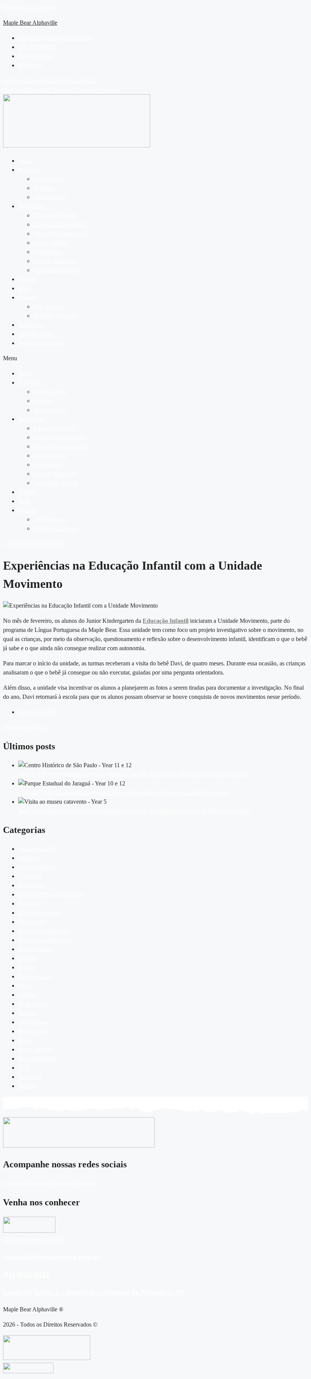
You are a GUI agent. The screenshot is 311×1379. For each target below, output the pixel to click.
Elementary (32, 921)
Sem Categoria (35, 1049)
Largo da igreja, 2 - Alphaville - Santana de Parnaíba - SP (93, 1292)
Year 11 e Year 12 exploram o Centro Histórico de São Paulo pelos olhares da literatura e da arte (132, 774)
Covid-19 (29, 876)
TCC (24, 1067)
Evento (26, 967)
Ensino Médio (50, 242)
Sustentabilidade (37, 1058)
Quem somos (49, 179)
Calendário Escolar (56, 270)
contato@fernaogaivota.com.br (51, 1257)
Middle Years (34, 1031)
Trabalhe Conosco (55, 315)
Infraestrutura (49, 197)
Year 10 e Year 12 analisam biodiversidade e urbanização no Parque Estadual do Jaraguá (123, 792)
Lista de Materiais (54, 261)
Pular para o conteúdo (29, 7)
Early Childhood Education (51, 894)
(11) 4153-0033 (26, 1275)
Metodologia (33, 1022)
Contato (27, 297)
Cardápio (29, 858)
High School (33, 1004)
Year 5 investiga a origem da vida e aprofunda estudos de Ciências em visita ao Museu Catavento (134, 810)
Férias (25, 985)
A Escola (29, 169)
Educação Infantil (54, 215)
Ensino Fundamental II (60, 233)
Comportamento (37, 867)
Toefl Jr (27, 1086)
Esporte (27, 958)
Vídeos (26, 279)
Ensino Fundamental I (59, 224)
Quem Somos (49, 391)
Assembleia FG (36, 848)
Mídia (25, 1040)
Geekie (26, 994)
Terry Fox (30, 1076)
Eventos (43, 188)
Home (25, 160)
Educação (30, 903)
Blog (24, 288)
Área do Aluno (36, 334)
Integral (27, 1013)
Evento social (34, 976)
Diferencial (31, 885)
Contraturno (47, 252)
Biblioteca (30, 324)
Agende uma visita (40, 343)
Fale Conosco (49, 519)
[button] (163, 169)
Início (25, 373)
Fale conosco (49, 306)
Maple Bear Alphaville (30, 22)
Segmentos (31, 206)
